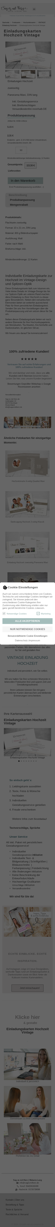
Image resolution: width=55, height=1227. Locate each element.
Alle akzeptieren (27, 621)
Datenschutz (21, 640)
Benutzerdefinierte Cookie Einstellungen (27, 636)
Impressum (34, 640)
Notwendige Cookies (17, 613)
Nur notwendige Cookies (27, 629)
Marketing (46, 613)
